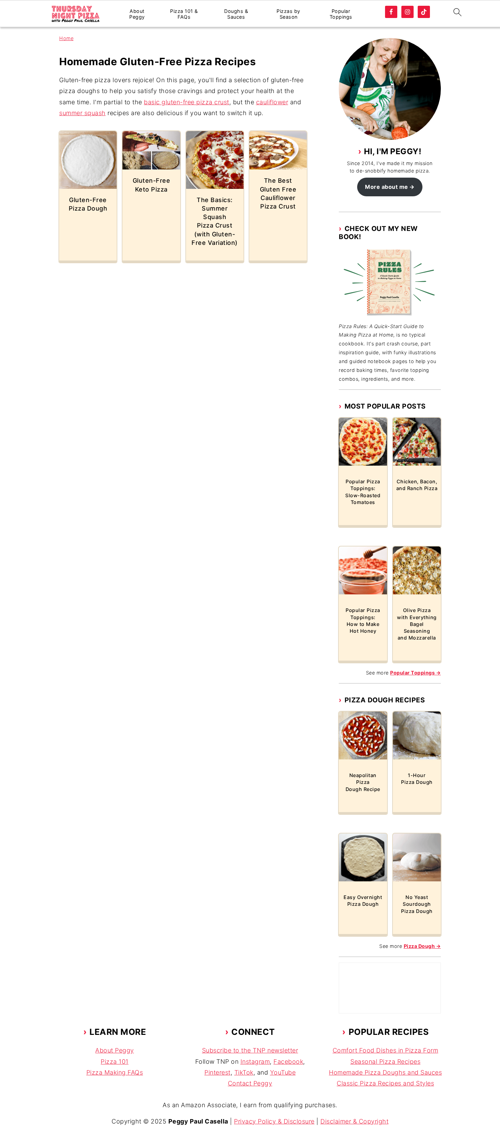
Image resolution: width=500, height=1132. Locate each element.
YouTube (283, 1072)
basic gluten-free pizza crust (186, 102)
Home (66, 38)
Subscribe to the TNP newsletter (250, 1050)
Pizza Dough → (422, 946)
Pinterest (217, 1072)
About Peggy (137, 14)
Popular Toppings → (415, 673)
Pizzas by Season (288, 14)
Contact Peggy (250, 1083)
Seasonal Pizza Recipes (385, 1061)
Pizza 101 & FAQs (184, 14)
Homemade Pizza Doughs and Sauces (385, 1072)
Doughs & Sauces (236, 14)
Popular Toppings (341, 14)
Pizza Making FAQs (114, 1072)
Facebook (288, 1061)
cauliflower (272, 102)
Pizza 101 (115, 1061)
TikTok (243, 1072)
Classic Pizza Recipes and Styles (385, 1083)
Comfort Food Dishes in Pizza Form (385, 1050)
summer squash (82, 112)
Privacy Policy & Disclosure (274, 1121)
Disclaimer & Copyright (354, 1121)
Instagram (255, 1061)
